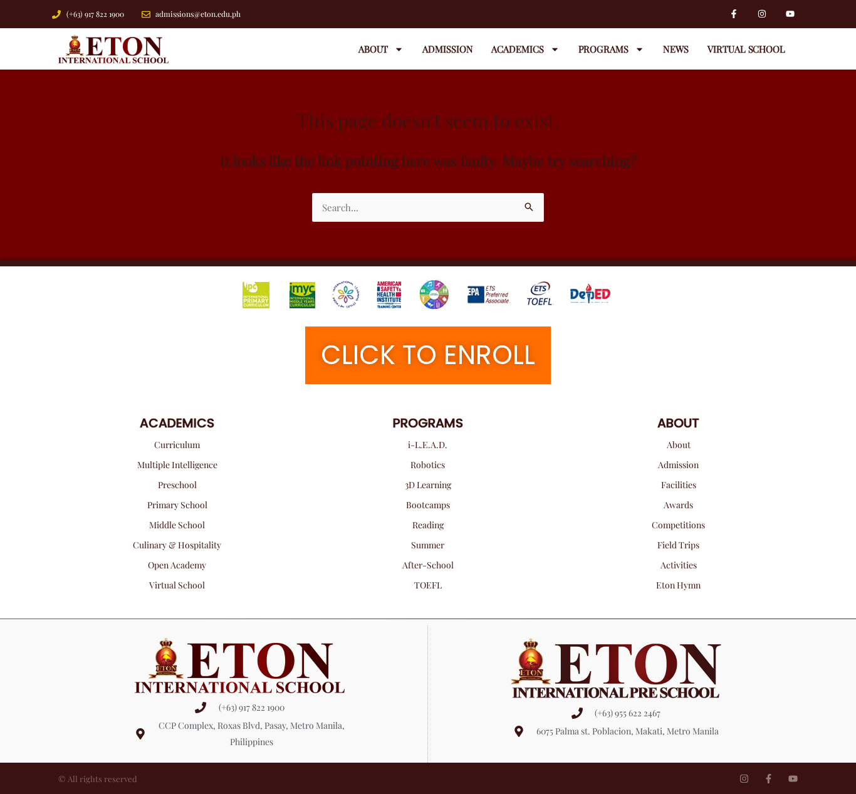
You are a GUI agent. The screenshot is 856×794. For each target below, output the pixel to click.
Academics (517, 49)
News (676, 49)
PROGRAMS (428, 423)
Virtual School (746, 49)
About (373, 49)
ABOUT (678, 423)
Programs (603, 49)
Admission (447, 49)
